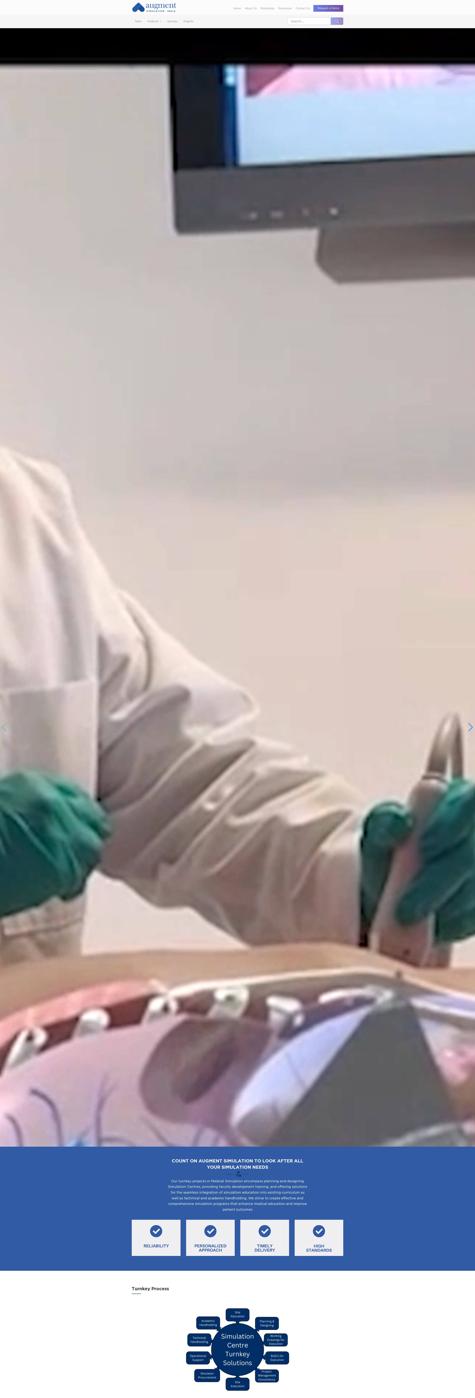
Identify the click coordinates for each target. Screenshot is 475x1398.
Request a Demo (328, 8)
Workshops (267, 8)
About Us (251, 8)
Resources (285, 8)
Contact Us (303, 8)
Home (237, 8)
